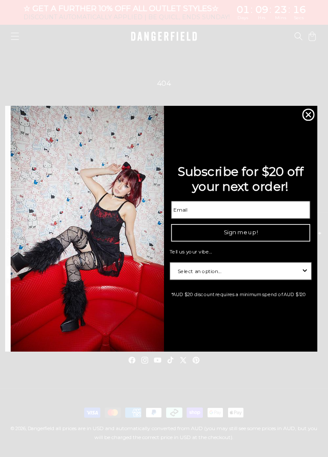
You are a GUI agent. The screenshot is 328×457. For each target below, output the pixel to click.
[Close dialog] (308, 114)
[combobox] (239, 270)
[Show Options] (304, 270)
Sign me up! (241, 232)
